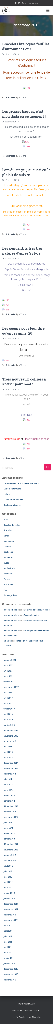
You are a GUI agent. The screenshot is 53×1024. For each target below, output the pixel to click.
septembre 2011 (11, 920)
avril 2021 (8, 671)
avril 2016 (8, 714)
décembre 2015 (11, 730)
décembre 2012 (11, 844)
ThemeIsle (36, 1017)
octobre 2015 (10, 741)
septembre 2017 (11, 687)
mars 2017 (8, 703)
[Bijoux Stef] (7, 10)
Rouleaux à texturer (12, 505)
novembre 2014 (11, 768)
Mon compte (33, 3)
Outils (6, 563)
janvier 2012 (9, 898)
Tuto (5, 590)
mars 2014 (8, 790)
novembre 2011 (11, 909)
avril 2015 (8, 752)
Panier (24, 3)
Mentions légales (27, 1004)
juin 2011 (8, 936)
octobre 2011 (10, 915)
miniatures (9, 557)
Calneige (8, 641)
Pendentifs (9, 574)
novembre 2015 (11, 736)
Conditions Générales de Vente (26, 1011)
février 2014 (9, 795)
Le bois (7, 494)
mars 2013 (8, 828)
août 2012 (8, 866)
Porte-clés (8, 584)
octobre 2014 (10, 774)
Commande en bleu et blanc (37, 610)
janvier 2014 (9, 801)
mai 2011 (8, 942)
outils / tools (9, 568)
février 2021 (9, 682)
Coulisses (8, 552)
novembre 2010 (11, 974)
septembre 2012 (11, 860)
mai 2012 (8, 877)
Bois (6, 519)
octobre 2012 (10, 855)
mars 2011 (8, 953)
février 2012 (9, 893)
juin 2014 (8, 779)
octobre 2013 (10, 812)
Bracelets (8, 530)
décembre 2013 (11, 806)
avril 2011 (8, 947)
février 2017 (9, 709)
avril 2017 (8, 698)
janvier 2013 (9, 839)
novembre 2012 (11, 850)
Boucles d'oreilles (12, 525)
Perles (7, 579)
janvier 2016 (9, 725)
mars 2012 (8, 888)
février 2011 (9, 958)
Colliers (7, 546)
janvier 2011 (9, 963)
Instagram (19, 3)
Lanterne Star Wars (12, 489)
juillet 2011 (9, 931)
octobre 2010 (10, 980)
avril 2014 (8, 784)
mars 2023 (8, 665)
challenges (9, 541)
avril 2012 (8, 882)
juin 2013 (8, 823)
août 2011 (8, 925)
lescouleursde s (11, 610)
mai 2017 (8, 692)
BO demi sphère (31, 615)
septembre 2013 (11, 817)
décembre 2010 (11, 969)
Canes (6, 536)
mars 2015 (8, 757)
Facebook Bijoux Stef (16, 3)
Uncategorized (10, 595)
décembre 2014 (11, 763)
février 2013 (9, 833)
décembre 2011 (11, 904)
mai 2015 (8, 747)
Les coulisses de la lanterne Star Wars (21, 483)
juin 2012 (8, 871)
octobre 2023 (10, 660)
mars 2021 (8, 676)
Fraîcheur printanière (13, 500)
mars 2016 (8, 719)
